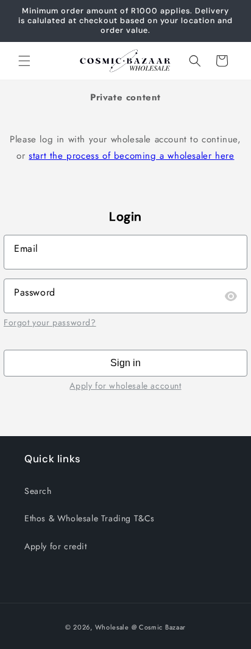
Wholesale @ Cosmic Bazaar (140, 627)
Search (38, 491)
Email (26, 248)
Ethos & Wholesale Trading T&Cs (89, 518)
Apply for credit (55, 546)
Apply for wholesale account (125, 386)
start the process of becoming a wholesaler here (131, 155)
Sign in (125, 363)
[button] (24, 60)
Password (34, 292)
